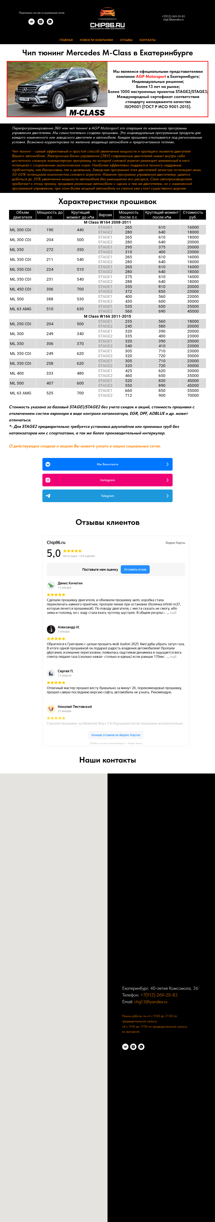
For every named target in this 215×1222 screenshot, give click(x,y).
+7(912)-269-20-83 (173, 16)
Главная (66, 40)
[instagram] (41, 23)
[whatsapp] (50, 23)
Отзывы (126, 40)
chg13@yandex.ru (173, 19)
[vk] (31, 23)
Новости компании (96, 40)
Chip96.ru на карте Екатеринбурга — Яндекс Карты (116, 743)
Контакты (148, 40)
